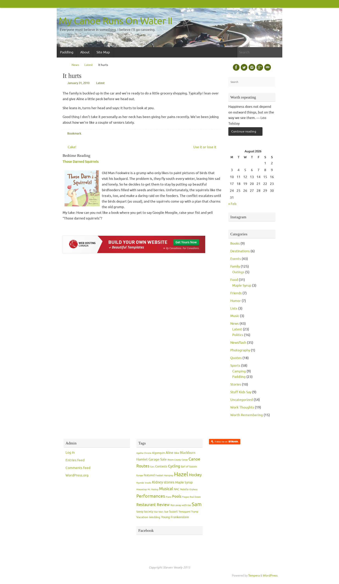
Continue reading (243, 131)
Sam (196, 504)
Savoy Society (144, 511)
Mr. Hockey (153, 489)
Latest (88, 65)
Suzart (173, 512)
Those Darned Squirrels (81, 162)
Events (235, 259)
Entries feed (75, 460)
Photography (240, 350)
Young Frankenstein (175, 517)
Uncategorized (241, 400)
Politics (237, 335)
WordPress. (270, 576)
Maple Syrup (241, 285)
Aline (169, 453)
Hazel (181, 474)
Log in (70, 453)
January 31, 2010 (78, 83)
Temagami (184, 511)
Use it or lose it (205, 147)
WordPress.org (77, 475)
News (75, 65)
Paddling (239, 377)
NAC (176, 489)
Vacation (142, 517)
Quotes (236, 358)
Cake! (71, 147)
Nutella (184, 489)
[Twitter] (244, 67)
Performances (150, 496)
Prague (185, 497)
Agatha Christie (143, 453)
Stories (235, 384)
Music (234, 316)
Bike (176, 453)
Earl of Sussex (189, 466)
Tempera (254, 576)
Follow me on (221, 442)
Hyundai (140, 483)
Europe (139, 475)
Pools (176, 496)
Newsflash (238, 343)
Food (234, 280)
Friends (236, 293)
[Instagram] (252, 67)
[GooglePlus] (259, 67)
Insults (148, 483)
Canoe (185, 460)
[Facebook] (236, 67)
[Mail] (267, 67)
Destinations (240, 251)
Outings (238, 272)
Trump (194, 511)
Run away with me (180, 505)
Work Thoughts (242, 407)
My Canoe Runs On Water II (115, 21)
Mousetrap (141, 489)
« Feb (232, 204)
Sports (235, 366)
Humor (235, 301)
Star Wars (158, 512)
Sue (166, 511)
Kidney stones (163, 482)
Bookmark (74, 133)
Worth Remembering (246, 415)
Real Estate (195, 497)
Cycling (174, 466)
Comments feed (78, 468)
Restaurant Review (153, 504)
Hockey (195, 475)
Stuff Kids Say (240, 392)
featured (149, 475)
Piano (168, 497)
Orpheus (193, 489)
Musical (166, 488)
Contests (161, 466)
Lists (233, 308)
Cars (152, 466)
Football (159, 475)
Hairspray (168, 475)
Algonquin (158, 453)
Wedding (154, 517)
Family (235, 266)
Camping (239, 371)
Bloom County (174, 460)
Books (235, 243)
